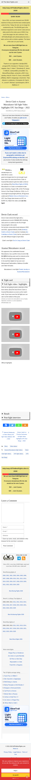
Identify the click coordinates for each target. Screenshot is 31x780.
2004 (18, 575)
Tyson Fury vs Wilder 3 (10, 676)
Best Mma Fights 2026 (16, 639)
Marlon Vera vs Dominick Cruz (18, 196)
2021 (4, 584)
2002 (11, 575)
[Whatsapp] (19, 425)
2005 (21, 575)
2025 (18, 584)
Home (3, 97)
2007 (4, 578)
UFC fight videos (18, 453)
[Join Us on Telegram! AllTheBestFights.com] (15, 124)
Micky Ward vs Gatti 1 (11, 703)
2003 (14, 575)
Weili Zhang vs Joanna (10, 682)
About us (15, 748)
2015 (7, 581)
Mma (7, 97)
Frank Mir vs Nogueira (16, 665)
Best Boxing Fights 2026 (16, 591)
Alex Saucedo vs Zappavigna (12, 679)
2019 (21, 581)
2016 (11, 581)
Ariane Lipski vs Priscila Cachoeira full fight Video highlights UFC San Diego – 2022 (21, 437)
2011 (18, 578)
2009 (11, 578)
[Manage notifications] (27, 777)
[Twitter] (12, 425)
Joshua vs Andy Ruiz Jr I (11, 697)
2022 (7, 584)
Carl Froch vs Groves (10, 691)
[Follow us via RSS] (24, 559)
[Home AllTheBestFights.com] (8, 560)
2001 (7, 575)
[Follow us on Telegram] (19, 559)
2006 (24, 575)
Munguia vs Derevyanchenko (12, 688)
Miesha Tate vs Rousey (10, 694)
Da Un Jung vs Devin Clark (21, 240)
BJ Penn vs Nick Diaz (16, 659)
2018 (18, 581)
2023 (11, 584)
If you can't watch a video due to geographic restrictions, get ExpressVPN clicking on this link (14, 155)
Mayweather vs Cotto (16, 662)
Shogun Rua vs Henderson (16, 653)
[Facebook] (6, 425)
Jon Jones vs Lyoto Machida (16, 656)
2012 (21, 578)
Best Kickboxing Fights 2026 (16, 614)
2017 (14, 581)
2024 (14, 584)
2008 (7, 578)
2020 (24, 581)
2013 (24, 578)
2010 (14, 578)
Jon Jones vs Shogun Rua (11, 700)
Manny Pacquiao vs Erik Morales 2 (14, 685)
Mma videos (13, 446)
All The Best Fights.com (9, 2)
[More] (25, 425)
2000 (4, 575)
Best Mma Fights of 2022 (19, 184)
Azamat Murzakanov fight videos (13, 450)
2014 (4, 581)
